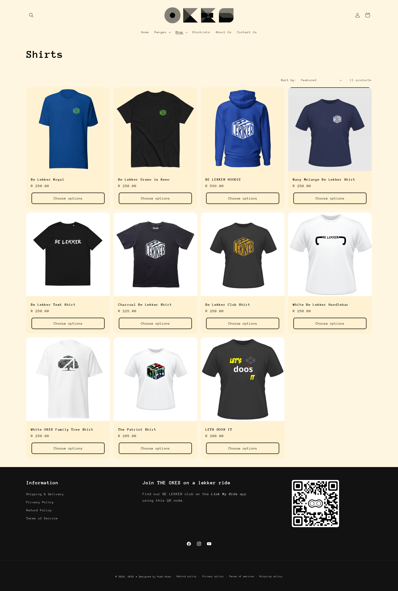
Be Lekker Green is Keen (144, 179)
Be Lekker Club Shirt (227, 304)
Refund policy (187, 576)
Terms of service (241, 576)
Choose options (68, 198)
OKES (131, 576)
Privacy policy (213, 576)
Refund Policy (39, 510)
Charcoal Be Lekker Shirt (145, 304)
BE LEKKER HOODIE (223, 179)
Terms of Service (42, 518)
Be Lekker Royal (47, 179)
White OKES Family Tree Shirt (62, 429)
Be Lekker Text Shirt (53, 304)
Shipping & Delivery (45, 494)
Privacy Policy (40, 502)
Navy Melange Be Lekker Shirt (324, 179)
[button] (31, 15)
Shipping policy (271, 576)
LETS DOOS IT (218, 429)
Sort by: (288, 80)
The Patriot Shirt (137, 429)
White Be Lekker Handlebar (321, 304)
